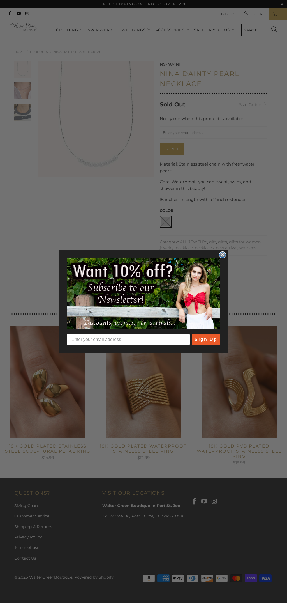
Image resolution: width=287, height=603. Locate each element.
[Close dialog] (222, 255)
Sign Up (206, 339)
